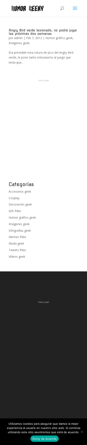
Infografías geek (20, 231)
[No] (82, 432)
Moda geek (16, 243)
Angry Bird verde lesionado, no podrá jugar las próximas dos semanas (43, 32)
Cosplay (14, 198)
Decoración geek (20, 204)
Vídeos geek (17, 256)
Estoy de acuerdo (45, 438)
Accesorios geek (20, 191)
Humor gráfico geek (59, 38)
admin (18, 38)
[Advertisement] (43, 130)
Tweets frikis (17, 250)
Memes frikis (17, 237)
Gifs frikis (15, 211)
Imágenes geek (19, 43)
